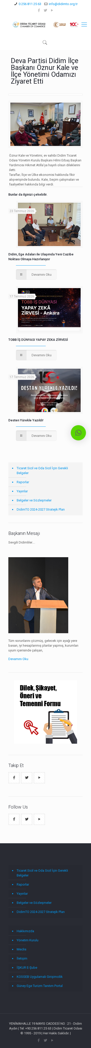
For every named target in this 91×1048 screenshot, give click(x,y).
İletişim (22, 958)
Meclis (21, 949)
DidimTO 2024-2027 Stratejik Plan (41, 509)
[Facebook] (39, 10)
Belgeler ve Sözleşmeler (34, 500)
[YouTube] (52, 10)
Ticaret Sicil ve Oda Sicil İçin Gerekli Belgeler (42, 470)
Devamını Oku (18, 659)
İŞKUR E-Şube (27, 967)
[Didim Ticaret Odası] (45, 24)
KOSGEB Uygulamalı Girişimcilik (40, 977)
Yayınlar (22, 491)
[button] (78, 432)
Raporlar (23, 482)
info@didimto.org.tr (63, 4)
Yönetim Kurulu (27, 940)
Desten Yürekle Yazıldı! (25, 420)
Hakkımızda (25, 931)
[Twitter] (45, 10)
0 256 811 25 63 (30, 4)
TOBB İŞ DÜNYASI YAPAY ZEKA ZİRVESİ (38, 340)
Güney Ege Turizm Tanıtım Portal (40, 986)
